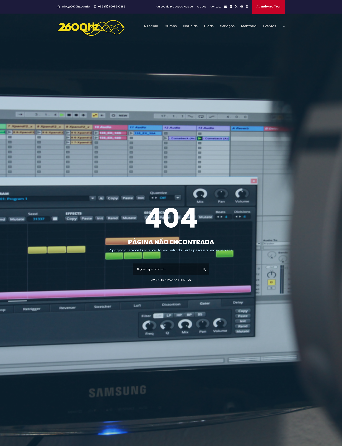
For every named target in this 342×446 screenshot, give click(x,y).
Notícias (190, 26)
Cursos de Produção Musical (174, 6)
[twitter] (236, 6)
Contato (216, 6)
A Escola (151, 26)
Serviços (227, 26)
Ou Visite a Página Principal (171, 279)
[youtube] (241, 6)
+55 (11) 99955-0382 (111, 6)
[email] (225, 6)
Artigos (201, 6)
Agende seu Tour (268, 6)
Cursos (171, 26)
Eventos (269, 26)
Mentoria (248, 26)
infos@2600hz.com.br (76, 6)
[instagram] (247, 6)
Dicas (209, 26)
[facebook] (231, 6)
